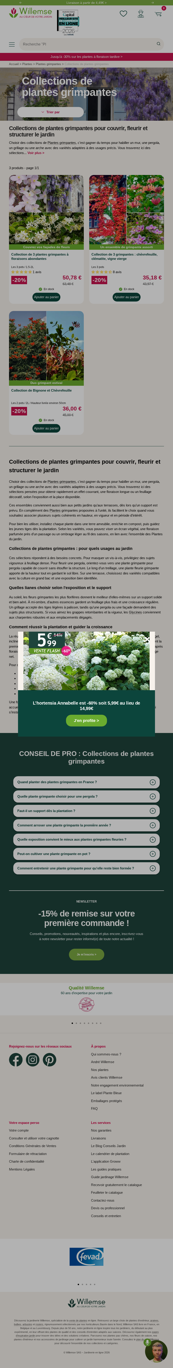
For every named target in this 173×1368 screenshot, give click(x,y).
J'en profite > (86, 720)
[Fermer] (147, 639)
